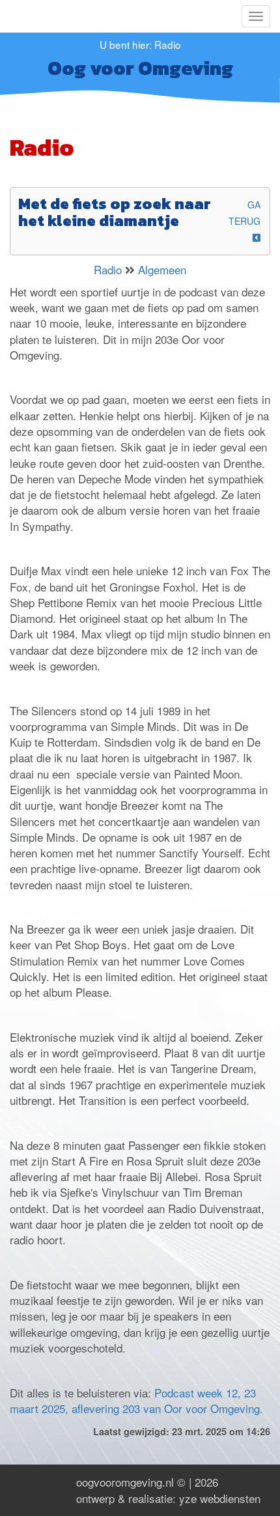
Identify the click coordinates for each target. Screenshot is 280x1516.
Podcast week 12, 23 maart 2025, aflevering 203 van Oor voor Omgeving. (136, 1400)
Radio (108, 269)
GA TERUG (244, 212)
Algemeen (162, 269)
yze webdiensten (219, 1498)
